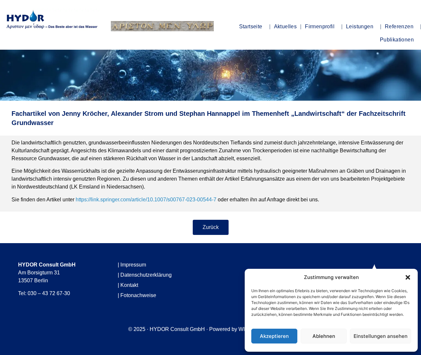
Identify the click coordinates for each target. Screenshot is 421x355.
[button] (408, 277)
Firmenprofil (319, 26)
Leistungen (359, 26)
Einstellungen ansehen (381, 336)
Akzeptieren (274, 336)
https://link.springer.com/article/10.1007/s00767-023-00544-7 (146, 199)
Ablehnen (323, 336)
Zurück (211, 227)
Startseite (250, 26)
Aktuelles (285, 26)
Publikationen (397, 39)
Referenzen (399, 26)
